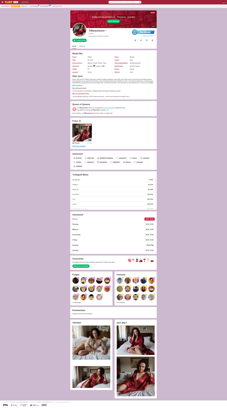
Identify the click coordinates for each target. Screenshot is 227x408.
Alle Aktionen (34, 6)
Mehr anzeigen (77, 85)
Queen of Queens (109, 108)
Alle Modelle (6, 6)
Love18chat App (57, 6)
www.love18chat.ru (23, 402)
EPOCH (39, 402)
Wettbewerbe (44, 6)
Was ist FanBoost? (149, 36)
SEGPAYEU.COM (47, 402)
